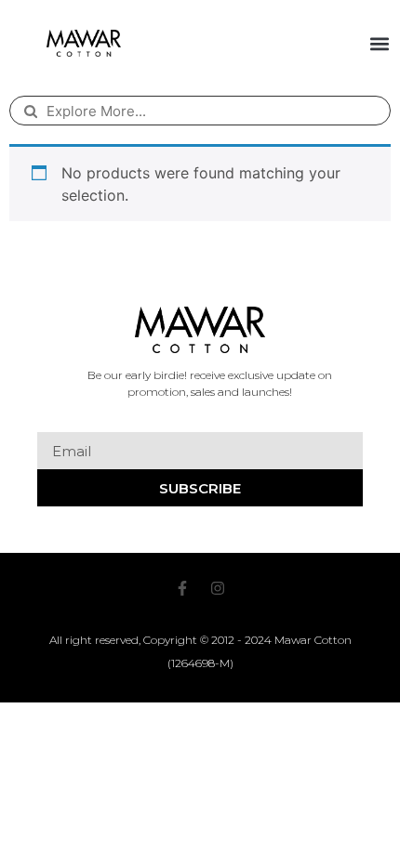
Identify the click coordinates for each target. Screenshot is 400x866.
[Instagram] (217, 588)
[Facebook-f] (182, 588)
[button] (380, 43)
